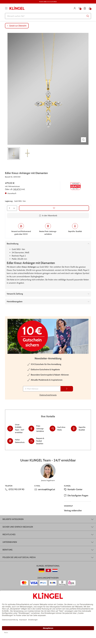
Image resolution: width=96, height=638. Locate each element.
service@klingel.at (46, 489)
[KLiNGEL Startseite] (17, 8)
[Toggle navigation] (6, 8)
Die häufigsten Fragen (78, 495)
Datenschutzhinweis (48, 395)
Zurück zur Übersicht (17, 25)
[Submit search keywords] (87, 16)
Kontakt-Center (75, 489)
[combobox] (48, 16)
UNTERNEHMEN (9, 542)
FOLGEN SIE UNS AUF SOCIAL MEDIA (19, 557)
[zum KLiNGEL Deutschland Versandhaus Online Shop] (41, 570)
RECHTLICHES (8, 534)
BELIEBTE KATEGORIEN (13, 519)
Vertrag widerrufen (73, 510)
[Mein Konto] (75, 8)
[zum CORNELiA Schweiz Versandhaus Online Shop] (48, 570)
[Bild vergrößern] (83, 139)
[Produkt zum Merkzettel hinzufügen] (54, 208)
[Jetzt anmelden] (66, 388)
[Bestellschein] (85, 8)
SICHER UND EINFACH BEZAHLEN (17, 527)
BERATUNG (7, 550)
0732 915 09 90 (16, 489)
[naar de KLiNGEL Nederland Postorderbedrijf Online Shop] (55, 570)
